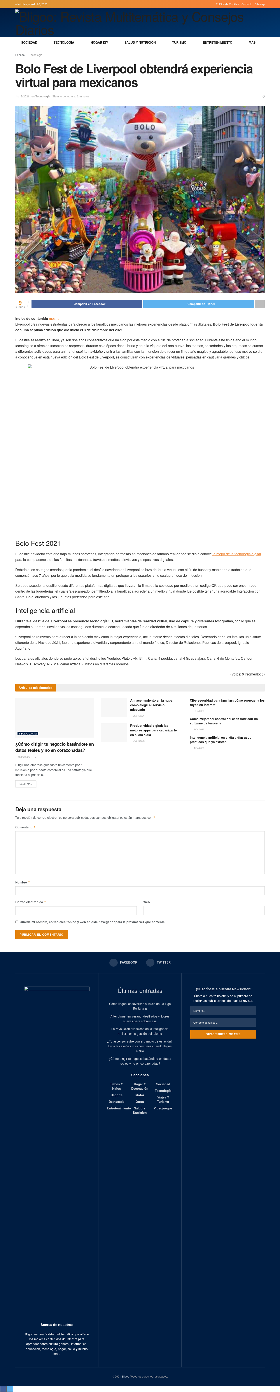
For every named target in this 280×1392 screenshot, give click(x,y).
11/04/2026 (198, 748)
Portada (20, 55)
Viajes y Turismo (163, 1099)
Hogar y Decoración (139, 1086)
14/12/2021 (22, 96)
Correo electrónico (30, 902)
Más (252, 42)
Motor (139, 1095)
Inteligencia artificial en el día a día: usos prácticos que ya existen (220, 739)
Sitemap (260, 4)
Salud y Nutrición (140, 42)
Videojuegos (163, 1108)
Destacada (116, 1101)
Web (146, 902)
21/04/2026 (138, 740)
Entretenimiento (217, 42)
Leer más (25, 783)
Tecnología (64, 42)
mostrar (55, 318)
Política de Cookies (227, 4)
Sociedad (29, 42)
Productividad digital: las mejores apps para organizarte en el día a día (153, 730)
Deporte (116, 1095)
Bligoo (125, 1376)
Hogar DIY (99, 42)
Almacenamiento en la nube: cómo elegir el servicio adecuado (151, 705)
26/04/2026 (138, 715)
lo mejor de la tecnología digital (236, 553)
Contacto (247, 4)
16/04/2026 (198, 711)
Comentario (25, 827)
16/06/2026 (23, 756)
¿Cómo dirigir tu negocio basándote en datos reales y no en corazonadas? (54, 747)
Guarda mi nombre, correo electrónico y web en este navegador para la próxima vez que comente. (93, 922)
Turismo (179, 42)
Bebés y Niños (116, 1086)
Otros (140, 1101)
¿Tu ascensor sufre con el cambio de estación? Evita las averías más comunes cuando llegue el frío (140, 1046)
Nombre (22, 882)
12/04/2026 (198, 729)
